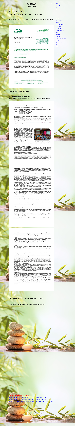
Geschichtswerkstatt (60, 48)
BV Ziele (58, 40)
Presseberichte (58, 26)
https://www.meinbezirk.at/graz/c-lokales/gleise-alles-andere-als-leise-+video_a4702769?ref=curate (27, 399)
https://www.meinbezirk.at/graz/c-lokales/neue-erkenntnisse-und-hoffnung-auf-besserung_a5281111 (27, 397)
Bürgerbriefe (58, 22)
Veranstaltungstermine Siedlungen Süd (60, 6)
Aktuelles (58, 3)
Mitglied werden (59, 53)
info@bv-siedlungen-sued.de (47, 423)
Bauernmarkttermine (60, 9)
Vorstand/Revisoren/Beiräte (61, 38)
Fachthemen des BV (60, 24)
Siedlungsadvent (59, 11)
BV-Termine (58, 18)
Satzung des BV (59, 42)
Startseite (58, 1)
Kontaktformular (59, 50)
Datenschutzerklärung (60, 55)
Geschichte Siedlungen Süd (60, 45)
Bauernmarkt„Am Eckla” (61, 16)
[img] (17, 5)
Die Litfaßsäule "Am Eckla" (60, 31)
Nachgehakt (58, 28)
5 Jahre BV (58, 34)
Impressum (58, 57)
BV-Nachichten (59, 20)
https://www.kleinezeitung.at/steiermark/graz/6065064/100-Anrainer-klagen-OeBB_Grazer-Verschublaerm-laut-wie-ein (31, 401)
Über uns (58, 36)
